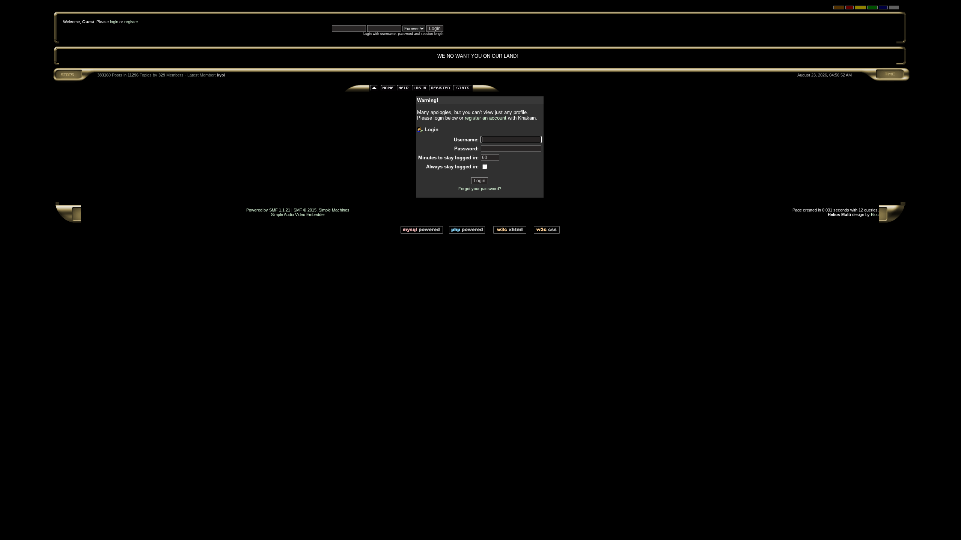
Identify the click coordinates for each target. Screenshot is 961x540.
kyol (221, 75)
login (114, 22)
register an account (485, 118)
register (131, 22)
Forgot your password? (479, 188)
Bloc (875, 214)
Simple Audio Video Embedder (298, 214)
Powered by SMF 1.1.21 (268, 210)
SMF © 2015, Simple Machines (321, 210)
